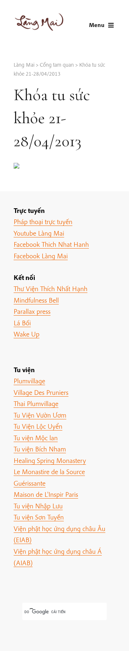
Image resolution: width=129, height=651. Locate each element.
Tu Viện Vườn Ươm (40, 415)
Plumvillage (29, 380)
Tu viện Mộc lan (36, 437)
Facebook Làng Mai (41, 255)
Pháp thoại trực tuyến (43, 221)
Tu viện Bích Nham (40, 449)
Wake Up (26, 334)
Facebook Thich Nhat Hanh (51, 244)
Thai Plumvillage (36, 403)
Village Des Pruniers (41, 392)
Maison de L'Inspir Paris (46, 494)
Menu (96, 24)
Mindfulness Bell (36, 300)
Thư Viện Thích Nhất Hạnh (50, 288)
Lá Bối (22, 322)
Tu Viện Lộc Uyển (38, 426)
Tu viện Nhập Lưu (38, 505)
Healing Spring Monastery (50, 460)
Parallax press (32, 311)
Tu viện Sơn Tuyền (39, 517)
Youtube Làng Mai (39, 233)
